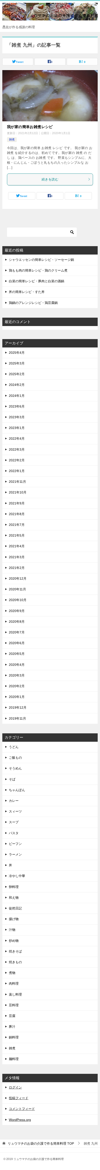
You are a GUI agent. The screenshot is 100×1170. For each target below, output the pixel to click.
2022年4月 (17, 438)
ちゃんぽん (17, 790)
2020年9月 (17, 611)
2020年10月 (18, 600)
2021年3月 (17, 557)
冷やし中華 (17, 876)
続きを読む (50, 179)
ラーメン (15, 854)
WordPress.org (20, 1120)
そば (12, 779)
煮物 (12, 973)
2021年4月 (17, 546)
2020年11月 (17, 589)
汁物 (12, 930)
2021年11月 (17, 481)
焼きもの (15, 962)
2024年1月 (17, 396)
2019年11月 (17, 718)
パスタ (14, 833)
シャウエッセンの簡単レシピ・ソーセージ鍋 (41, 260)
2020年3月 (17, 675)
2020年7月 (17, 632)
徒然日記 (15, 908)
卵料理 (14, 887)
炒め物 (14, 940)
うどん (14, 747)
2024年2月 (17, 385)
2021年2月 (17, 568)
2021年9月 (17, 503)
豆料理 (14, 1005)
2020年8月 (17, 621)
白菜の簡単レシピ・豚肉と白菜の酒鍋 (36, 281)
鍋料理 (14, 1037)
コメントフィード (22, 1109)
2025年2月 (17, 374)
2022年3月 (17, 449)
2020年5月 (17, 654)
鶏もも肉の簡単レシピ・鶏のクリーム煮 (38, 270)
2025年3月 (17, 363)
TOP (41, 1143)
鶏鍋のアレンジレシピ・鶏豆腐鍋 (33, 303)
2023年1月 (17, 428)
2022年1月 (17, 471)
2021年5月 (17, 535)
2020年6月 (17, 643)
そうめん (15, 768)
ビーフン (15, 844)
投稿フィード (18, 1098)
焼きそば (15, 951)
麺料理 (14, 1059)
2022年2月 (17, 460)
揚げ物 (14, 919)
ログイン (15, 1087)
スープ (14, 822)
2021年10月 (18, 492)
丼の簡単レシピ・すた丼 (27, 292)
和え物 (14, 897)
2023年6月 (17, 406)
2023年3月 (17, 417)
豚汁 (12, 1026)
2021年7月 (17, 525)
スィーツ (15, 811)
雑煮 (12, 139)
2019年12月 (18, 707)
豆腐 (12, 1016)
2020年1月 (17, 697)
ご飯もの (15, 757)
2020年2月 (17, 686)
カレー (14, 801)
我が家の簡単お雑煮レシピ (30, 127)
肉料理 (14, 983)
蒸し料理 (15, 994)
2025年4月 (17, 352)
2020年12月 (18, 578)
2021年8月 (17, 514)
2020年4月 (17, 665)
